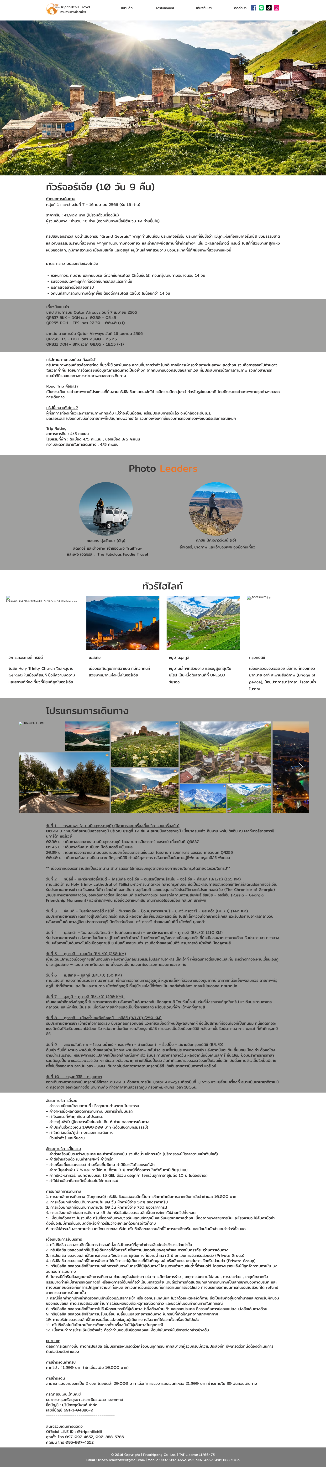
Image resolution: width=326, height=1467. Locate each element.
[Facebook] (253, 7)
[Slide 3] (163, 163)
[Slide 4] (167, 163)
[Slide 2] (158, 163)
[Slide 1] (154, 163)
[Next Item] (300, 767)
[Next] (300, 97)
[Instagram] (276, 7)
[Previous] (26, 97)
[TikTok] (269, 7)
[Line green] (261, 7)
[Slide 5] (171, 163)
